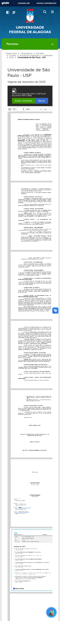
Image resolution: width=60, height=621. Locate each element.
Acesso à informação (46, 3)
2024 (11, 57)
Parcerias (12, 44)
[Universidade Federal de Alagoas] (30, 15)
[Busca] (45, 12)
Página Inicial (11, 53)
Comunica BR (24, 3)
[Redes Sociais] (13, 12)
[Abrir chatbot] (51, 612)
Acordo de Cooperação (29, 55)
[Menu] (52, 12)
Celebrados (48, 55)
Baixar (41, 100)
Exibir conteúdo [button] (23, 100)
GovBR (5, 3)
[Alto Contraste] (7, 12)
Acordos (12, 55)
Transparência (26, 53)
